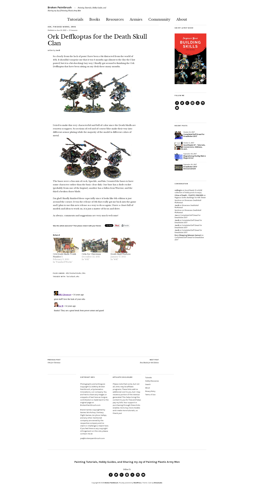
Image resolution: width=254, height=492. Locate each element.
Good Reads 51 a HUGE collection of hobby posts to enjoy (188, 191)
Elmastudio (158, 483)
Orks (73, 27)
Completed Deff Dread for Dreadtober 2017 (194, 135)
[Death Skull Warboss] (124, 245)
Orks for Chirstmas (91, 254)
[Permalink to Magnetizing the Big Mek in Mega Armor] (179, 157)
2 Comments (73, 30)
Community (159, 19)
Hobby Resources (152, 381)
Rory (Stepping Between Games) (188, 235)
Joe (176, 215)
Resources (115, 19)
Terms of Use (150, 395)
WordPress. (137, 483)
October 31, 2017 (189, 132)
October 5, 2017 (188, 143)
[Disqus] (95, 323)
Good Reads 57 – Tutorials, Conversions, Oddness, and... (194, 147)
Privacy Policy (150, 391)
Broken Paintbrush (60, 7)
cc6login (178, 190)
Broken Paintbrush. (112, 483)
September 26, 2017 (190, 164)
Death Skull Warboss (121, 254)
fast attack (71, 276)
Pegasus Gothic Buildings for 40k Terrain (190, 198)
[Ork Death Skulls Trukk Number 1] (66, 245)
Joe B (58, 50)
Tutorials (75, 19)
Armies (136, 19)
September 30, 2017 (190, 154)
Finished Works (61, 27)
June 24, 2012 (61, 30)
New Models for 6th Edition (149, 361)
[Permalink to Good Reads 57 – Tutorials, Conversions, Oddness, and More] (179, 146)
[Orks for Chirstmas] (95, 245)
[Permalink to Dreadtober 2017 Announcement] (179, 168)
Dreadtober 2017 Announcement (190, 168)
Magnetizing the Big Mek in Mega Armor (194, 157)
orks (77, 276)
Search (148, 384)
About (181, 19)
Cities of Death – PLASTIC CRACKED (189, 195)
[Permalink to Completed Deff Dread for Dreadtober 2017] (179, 135)
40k (50, 27)
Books (94, 19)
